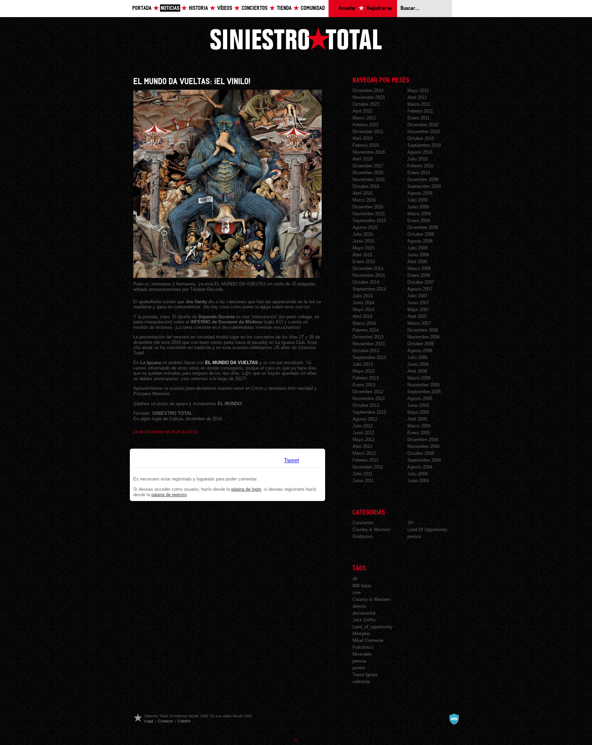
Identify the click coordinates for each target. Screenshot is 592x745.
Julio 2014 (363, 295)
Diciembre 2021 (368, 131)
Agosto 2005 (419, 398)
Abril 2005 (417, 419)
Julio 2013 (363, 364)
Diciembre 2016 (368, 172)
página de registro (169, 494)
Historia (198, 8)
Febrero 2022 (366, 124)
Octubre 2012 (366, 405)
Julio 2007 (417, 295)
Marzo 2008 (419, 268)
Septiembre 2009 (424, 186)
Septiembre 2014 (369, 289)
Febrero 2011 (420, 111)
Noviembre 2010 (423, 131)
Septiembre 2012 (369, 412)
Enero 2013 (364, 384)
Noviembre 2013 (369, 343)
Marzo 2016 (364, 200)
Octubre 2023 (366, 104)
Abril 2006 (417, 371)
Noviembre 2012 (369, 398)
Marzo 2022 (364, 117)
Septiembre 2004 (424, 460)
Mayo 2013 (363, 371)
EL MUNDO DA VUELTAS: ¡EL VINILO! (191, 82)
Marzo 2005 (419, 425)
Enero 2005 (418, 432)
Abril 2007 (417, 316)
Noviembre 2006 (423, 336)
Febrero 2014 (366, 330)
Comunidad (313, 8)
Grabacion (363, 536)
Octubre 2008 (420, 234)
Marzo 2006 (419, 378)
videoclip (361, 681)
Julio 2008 (417, 248)
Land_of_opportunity (373, 626)
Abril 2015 (362, 254)
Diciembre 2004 (422, 439)
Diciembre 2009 (422, 179)
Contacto (165, 721)
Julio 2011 (362, 473)
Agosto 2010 (419, 152)
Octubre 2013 (366, 350)
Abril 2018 (362, 159)
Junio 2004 (418, 480)
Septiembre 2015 (369, 220)
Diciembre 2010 (422, 124)
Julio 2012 (363, 425)
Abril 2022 (362, 111)
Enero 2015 (364, 261)
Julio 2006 (417, 357)
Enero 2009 (418, 220)
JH (410, 522)
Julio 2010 (417, 159)
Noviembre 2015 (369, 213)
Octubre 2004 (420, 453)
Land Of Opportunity (427, 529)
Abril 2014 (362, 316)
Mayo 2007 (418, 309)
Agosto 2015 (365, 227)
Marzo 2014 (364, 323)
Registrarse (379, 8)
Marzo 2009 (419, 213)
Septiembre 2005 (424, 391)
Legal (148, 721)
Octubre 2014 (366, 282)
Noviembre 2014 (369, 275)
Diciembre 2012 (368, 391)
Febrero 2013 (366, 378)
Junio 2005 (418, 405)
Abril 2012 (362, 446)
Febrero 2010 (420, 165)
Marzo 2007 (419, 323)
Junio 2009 (418, 206)
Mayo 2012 (363, 439)
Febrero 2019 (366, 145)
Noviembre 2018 (369, 152)
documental (364, 613)
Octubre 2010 (420, 138)
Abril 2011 (417, 97)
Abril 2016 (362, 193)
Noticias (170, 8)
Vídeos (224, 8)
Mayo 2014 (363, 309)
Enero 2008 (418, 275)
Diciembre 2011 (368, 467)
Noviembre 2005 (423, 384)
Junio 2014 (363, 302)
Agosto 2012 (365, 419)
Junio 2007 (418, 302)
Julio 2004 (417, 473)
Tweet (291, 460)
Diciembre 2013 (368, 336)
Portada (141, 8)
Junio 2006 (418, 364)
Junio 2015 (363, 241)
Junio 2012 (363, 432)
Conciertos (255, 8)
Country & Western (371, 529)
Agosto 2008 (419, 241)
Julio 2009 (417, 200)
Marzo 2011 (418, 104)
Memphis (362, 633)
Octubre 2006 (420, 343)
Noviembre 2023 (369, 97)
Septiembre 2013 (369, 357)
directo (359, 606)
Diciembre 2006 (422, 330)
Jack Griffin (364, 619)
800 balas (362, 585)
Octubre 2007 (420, 282)
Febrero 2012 (366, 460)
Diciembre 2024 (368, 90)
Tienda (284, 8)
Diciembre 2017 (368, 165)
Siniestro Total (296, 38)
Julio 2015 (363, 234)
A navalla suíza (454, 719)
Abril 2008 (417, 261)
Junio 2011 (363, 480)
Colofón (184, 721)
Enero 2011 (418, 117)
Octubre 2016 (366, 186)
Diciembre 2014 (368, 268)
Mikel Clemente (368, 640)
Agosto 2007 (419, 289)
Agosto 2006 (419, 350)
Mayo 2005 (418, 412)
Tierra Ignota (365, 674)
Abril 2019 (362, 138)
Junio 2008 (418, 254)
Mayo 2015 (363, 248)
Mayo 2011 (418, 90)
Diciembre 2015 (368, 206)
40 (355, 578)
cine (357, 592)
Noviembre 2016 (369, 179)
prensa (414, 536)
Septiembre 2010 (424, 145)
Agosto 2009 (419, 193)
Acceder (347, 8)
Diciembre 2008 (422, 227)
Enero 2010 (418, 172)
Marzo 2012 (364, 453)
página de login (246, 489)
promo (359, 667)
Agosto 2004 (419, 467)
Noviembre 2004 (423, 446)
